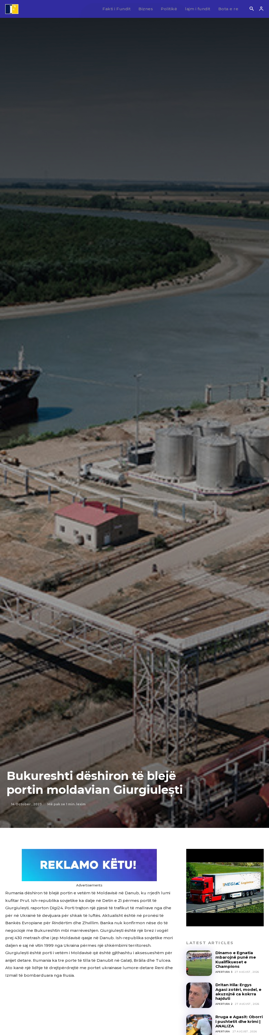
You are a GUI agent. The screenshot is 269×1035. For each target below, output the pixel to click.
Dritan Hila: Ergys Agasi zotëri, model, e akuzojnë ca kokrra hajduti (238, 991)
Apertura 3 (223, 971)
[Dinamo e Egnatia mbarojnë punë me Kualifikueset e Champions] (199, 963)
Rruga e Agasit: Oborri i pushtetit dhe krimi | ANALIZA (239, 1021)
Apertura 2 (224, 1003)
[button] (251, 9)
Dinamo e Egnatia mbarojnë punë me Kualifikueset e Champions (235, 959)
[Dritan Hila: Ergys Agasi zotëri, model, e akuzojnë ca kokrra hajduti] (199, 995)
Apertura (222, 1031)
